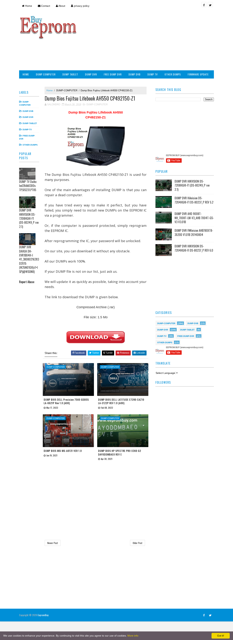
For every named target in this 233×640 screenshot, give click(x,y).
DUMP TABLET (70, 74)
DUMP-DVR (28, 117)
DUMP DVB (135, 74)
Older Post (137, 543)
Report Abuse (26, 281)
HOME (26, 74)
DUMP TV (152, 74)
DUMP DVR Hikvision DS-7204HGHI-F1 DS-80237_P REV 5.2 (194, 200)
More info (132, 635)
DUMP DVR (91, 74)
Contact (45, 5)
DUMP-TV (27, 129)
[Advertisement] (147, 41)
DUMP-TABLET (30, 123)
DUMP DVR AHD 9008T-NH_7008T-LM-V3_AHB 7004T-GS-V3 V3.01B (194, 218)
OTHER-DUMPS (30, 145)
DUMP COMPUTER (46, 74)
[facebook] (204, 4)
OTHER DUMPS (173, 74)
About (61, 5)
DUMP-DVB (28, 111)
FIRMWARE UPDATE (198, 74)
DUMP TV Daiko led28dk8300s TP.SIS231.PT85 (27, 185)
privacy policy (81, 5)
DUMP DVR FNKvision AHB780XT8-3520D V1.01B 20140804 (194, 232)
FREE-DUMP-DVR (185, 336)
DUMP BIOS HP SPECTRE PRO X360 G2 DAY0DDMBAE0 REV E (119, 452)
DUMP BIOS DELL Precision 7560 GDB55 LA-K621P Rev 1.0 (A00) (66, 401)
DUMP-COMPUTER (66, 90)
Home (28, 5)
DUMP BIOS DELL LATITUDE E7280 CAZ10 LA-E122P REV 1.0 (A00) (121, 401)
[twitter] (210, 4)
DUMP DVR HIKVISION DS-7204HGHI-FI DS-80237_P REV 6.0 (194, 248)
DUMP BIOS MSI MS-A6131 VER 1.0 (63, 451)
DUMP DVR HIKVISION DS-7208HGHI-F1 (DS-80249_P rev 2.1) (29, 218)
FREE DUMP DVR (113, 74)
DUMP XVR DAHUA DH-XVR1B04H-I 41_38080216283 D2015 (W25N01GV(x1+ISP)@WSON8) (29, 259)
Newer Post (52, 543)
